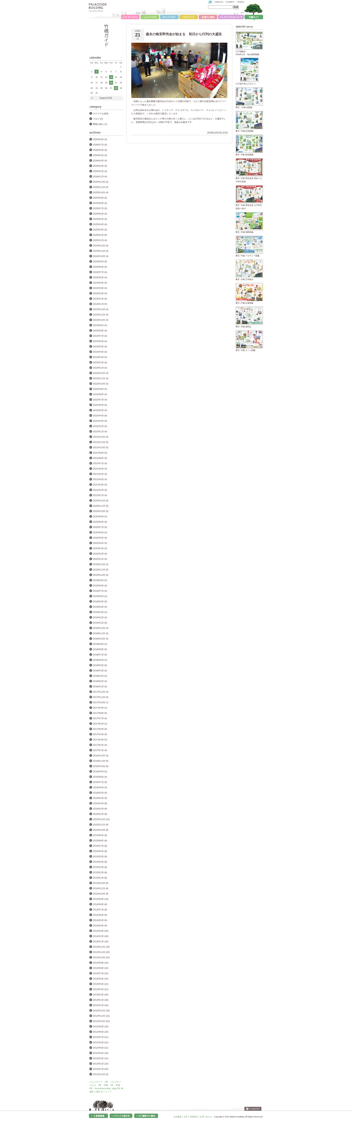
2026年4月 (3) (100, 160)
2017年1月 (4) (100, 750)
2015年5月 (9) (100, 856)
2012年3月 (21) (100, 1058)
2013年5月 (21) (100, 984)
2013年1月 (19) (100, 1005)
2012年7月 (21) (100, 1037)
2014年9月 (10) (100, 899)
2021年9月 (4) (100, 453)
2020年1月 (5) (100, 559)
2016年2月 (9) (100, 808)
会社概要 (177, 1117)
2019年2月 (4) (100, 617)
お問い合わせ (206, 1117)
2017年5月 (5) (100, 729)
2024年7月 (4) (100, 272)
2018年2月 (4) (100, 681)
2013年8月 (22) (100, 968)
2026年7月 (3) (100, 144)
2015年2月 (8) (100, 872)
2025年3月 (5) (100, 229)
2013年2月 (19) (100, 1000)
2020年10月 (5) (100, 511)
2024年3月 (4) (100, 293)
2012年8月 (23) (100, 1032)
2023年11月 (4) (100, 314)
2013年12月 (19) (101, 947)
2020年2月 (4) (100, 553)
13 (111, 77)
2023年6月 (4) (100, 341)
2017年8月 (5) (100, 713)
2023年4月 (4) (100, 352)
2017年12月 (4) (100, 692)
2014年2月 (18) (100, 936)
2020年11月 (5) (100, 506)
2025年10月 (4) (100, 192)
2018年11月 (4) (100, 633)
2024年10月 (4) (100, 256)
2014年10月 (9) (100, 893)
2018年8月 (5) (100, 649)
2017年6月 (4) (100, 723)
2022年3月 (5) (100, 421)
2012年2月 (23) (100, 1063)
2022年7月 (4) (100, 399)
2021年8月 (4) (100, 458)
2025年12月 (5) (100, 182)
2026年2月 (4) (100, 171)
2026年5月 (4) (100, 155)
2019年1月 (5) (100, 623)
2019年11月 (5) (100, 569)
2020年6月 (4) (100, 532)
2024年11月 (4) (100, 251)
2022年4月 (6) (100, 415)
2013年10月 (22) (101, 957)
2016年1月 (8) (100, 814)
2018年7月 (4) (100, 654)
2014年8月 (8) (100, 904)
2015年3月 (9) (100, 867)
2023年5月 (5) (100, 346)
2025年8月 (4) (100, 203)
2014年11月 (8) (100, 888)
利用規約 (194, 1117)
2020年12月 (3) (100, 500)
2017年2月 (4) (100, 745)
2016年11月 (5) (100, 761)
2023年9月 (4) (100, 325)
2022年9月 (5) (100, 389)
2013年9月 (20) (100, 963)
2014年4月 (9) (100, 925)
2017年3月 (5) (100, 739)
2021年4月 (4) (100, 479)
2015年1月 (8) (100, 878)
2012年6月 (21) (100, 1042)
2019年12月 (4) (100, 564)
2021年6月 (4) (100, 468)
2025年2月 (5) (100, 235)
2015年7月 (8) (100, 846)
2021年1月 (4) (100, 495)
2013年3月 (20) (100, 994)
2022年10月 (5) (100, 383)
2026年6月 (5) (100, 150)
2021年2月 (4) (100, 490)
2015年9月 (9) (100, 835)
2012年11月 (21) (101, 1016)
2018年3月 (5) (100, 676)
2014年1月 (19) (100, 941)
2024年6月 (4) (100, 277)
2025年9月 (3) (100, 198)
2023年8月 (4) (100, 330)
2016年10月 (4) (100, 766)
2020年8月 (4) (100, 522)
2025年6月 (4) (100, 213)
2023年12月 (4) (100, 309)
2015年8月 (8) (100, 840)
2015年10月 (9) (100, 830)
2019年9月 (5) (100, 580)
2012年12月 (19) (101, 1010)
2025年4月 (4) (100, 224)
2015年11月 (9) (100, 824)
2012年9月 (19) (100, 1026)
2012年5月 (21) (100, 1048)
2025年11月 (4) (100, 187)
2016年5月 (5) (100, 793)
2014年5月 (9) (100, 920)
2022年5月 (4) (100, 410)
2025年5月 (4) (100, 219)
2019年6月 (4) (100, 596)
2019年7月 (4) (100, 591)
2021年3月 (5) (100, 484)
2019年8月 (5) (100, 585)
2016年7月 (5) (100, 782)
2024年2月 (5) (100, 298)
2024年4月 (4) (100, 288)
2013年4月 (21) (100, 989)
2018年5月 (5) (100, 665)
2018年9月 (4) (100, 644)
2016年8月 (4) (100, 777)
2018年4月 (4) (100, 670)
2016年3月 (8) (100, 803)
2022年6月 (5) (100, 405)
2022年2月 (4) (100, 426)
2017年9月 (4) (100, 708)
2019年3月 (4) (100, 612)
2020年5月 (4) (100, 538)
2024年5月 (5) (100, 283)
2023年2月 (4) (100, 362)
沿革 (186, 1117)
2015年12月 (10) (101, 819)
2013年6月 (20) (100, 978)
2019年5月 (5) (100, 601)
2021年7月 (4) (100, 463)
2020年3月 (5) (100, 548)
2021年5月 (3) (100, 474)
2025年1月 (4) (100, 240)
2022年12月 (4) (100, 373)
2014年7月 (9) (100, 909)
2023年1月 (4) (100, 368)
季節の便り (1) (100, 124)
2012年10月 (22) (101, 1021)
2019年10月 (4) (100, 575)
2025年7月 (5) (100, 208)
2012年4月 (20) (100, 1053)
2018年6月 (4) (100, 660)
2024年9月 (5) (100, 261)
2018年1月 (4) (100, 686)
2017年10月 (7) (100, 702)
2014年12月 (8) (100, 883)
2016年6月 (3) (100, 787)
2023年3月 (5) (100, 357)
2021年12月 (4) (100, 437)
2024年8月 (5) (100, 267)
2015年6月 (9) (100, 851)
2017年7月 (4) (100, 718)
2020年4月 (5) (100, 543)
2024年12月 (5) (100, 245)
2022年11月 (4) (100, 378)
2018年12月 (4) (100, 628)
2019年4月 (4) (100, 607)
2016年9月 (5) (100, 771)
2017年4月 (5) (100, 734)
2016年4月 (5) (100, 798)
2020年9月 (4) (100, 516)
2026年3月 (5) (100, 166)
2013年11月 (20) (101, 952)
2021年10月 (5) (100, 447)
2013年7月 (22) (100, 973)
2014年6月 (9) (100, 915)
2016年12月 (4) (100, 755)
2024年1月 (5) (100, 304)
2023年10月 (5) (100, 320)
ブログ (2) (98, 119)
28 (116, 88)
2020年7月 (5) (100, 527)
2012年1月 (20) (100, 1069)
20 (111, 83)
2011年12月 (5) (100, 1074)
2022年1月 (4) (100, 431)
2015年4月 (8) (100, 862)
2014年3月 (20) (100, 931)
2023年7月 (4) (100, 336)
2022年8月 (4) (100, 394)
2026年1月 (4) (100, 176)
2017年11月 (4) (100, 697)
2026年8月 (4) (100, 139)
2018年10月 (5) (100, 638)
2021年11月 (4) (100, 442)
